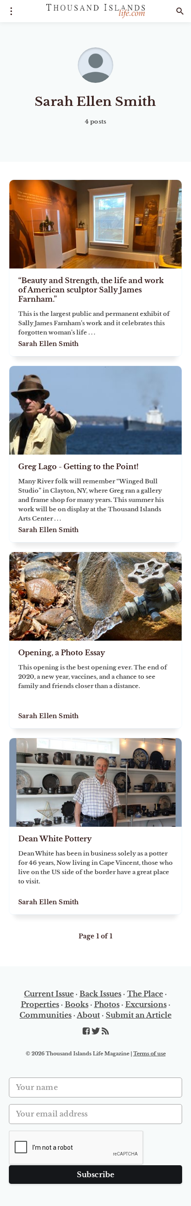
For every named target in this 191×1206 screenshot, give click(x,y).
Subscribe (96, 1174)
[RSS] (105, 1031)
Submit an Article (138, 1015)
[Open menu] (11, 11)
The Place (145, 993)
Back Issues (100, 993)
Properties (40, 1004)
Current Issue (49, 993)
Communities (46, 1015)
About (88, 1015)
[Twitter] (97, 1031)
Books (76, 1004)
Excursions (146, 1004)
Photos (106, 1004)
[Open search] (180, 11)
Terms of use (149, 1053)
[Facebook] (87, 1031)
